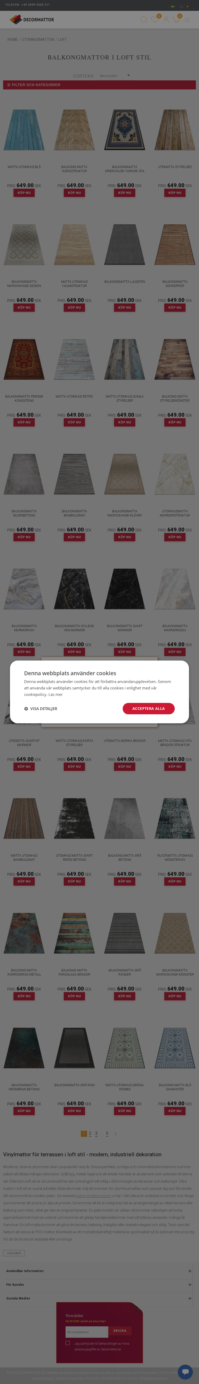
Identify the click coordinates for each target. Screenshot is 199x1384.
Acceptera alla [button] (148, 708)
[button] (40, 708)
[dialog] (99, 691)
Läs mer (55, 694)
